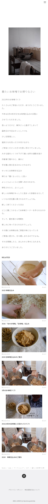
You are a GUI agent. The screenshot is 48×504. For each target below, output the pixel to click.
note (9, 468)
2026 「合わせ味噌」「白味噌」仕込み (15, 323)
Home (4, 468)
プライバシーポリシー (15, 490)
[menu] (45, 2)
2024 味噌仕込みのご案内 (12, 457)
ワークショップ (19, 468)
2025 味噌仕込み (8, 290)
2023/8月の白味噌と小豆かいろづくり (16, 424)
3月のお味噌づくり (9, 390)
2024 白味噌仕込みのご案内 (12, 357)
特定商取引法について (32, 490)
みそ (27, 468)
